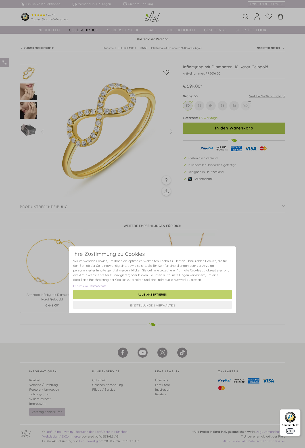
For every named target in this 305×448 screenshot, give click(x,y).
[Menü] (298, 412)
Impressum (80, 286)
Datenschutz (98, 286)
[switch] (290, 431)
